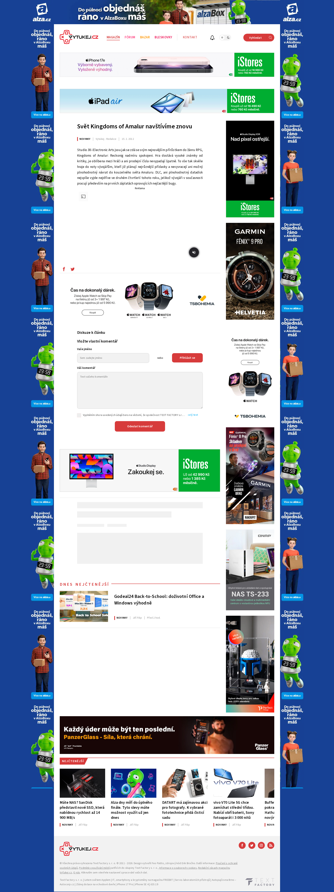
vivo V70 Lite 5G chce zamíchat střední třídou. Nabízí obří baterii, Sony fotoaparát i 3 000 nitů (233, 810)
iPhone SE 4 (142, 884)
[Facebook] (242, 845)
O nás (76, 873)
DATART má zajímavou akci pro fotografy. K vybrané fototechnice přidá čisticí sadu (185, 810)
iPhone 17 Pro (125, 884)
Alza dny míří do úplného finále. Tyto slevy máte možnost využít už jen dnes (131, 810)
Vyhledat (255, 38)
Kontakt (190, 37)
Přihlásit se (187, 358)
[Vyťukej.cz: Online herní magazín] (79, 37)
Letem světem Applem (97, 880)
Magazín (113, 37)
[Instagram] (261, 845)
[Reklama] (42, 12)
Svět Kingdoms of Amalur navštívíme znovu (134, 126)
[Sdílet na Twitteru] (72, 270)
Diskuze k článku (91, 332)
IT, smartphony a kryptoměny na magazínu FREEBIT (142, 880)
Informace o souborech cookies (178, 868)
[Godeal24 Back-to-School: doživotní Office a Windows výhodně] (84, 606)
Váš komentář (86, 368)
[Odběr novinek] (212, 38)
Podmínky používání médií (94, 868)
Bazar (145, 37)
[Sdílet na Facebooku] (64, 270)
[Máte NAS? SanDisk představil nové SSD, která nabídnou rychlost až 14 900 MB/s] (82, 783)
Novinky (84, 139)
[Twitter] (251, 845)
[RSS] (270, 845)
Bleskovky (163, 37)
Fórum (130, 37)
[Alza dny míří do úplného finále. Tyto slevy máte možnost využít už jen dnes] (133, 783)
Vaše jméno (84, 349)
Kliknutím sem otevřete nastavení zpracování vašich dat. (114, 873)
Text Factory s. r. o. (104, 863)
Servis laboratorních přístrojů (192, 880)
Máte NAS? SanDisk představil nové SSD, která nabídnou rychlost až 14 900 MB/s (82, 810)
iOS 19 (154, 884)
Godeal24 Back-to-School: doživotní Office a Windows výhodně (159, 599)
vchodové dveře (105, 884)
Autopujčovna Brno (223, 880)
